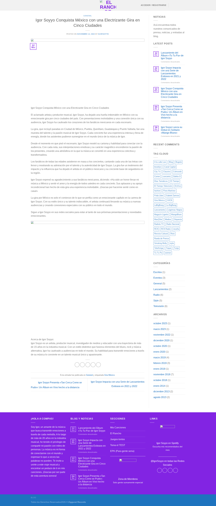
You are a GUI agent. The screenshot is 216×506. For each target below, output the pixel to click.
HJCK (169, 200)
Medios (168, 219)
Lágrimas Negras (175, 210)
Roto (173, 234)
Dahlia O (177, 176)
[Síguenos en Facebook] (172, 5)
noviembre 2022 (161, 334)
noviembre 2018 (161, 374)
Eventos (157, 278)
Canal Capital (170, 167)
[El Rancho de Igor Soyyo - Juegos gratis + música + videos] (108, 5)
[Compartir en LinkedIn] (98, 364)
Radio (156, 295)
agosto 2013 (159, 397)
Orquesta (178, 219)
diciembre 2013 (161, 391)
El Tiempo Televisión (163, 186)
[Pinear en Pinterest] (93, 364)
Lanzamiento (159, 210)
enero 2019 (159, 369)
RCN (156, 229)
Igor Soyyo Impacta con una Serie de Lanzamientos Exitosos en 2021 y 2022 (171, 73)
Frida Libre (158, 195)
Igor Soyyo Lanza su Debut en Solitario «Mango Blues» (171, 130)
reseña (176, 229)
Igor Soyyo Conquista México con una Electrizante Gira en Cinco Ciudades (172, 92)
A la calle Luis (160, 162)
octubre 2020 (160, 346)
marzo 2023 (159, 329)
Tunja (176, 248)
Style (156, 300)
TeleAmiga (158, 248)
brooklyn (157, 167)
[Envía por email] (87, 364)
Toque (168, 248)
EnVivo (178, 186)
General (87, 16)
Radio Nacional (172, 224)
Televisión (158, 306)
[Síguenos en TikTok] (179, 5)
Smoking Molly (160, 243)
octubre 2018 (160, 380)
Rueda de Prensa (161, 238)
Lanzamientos (160, 289)
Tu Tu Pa (158, 253)
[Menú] (32, 5)
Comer (157, 176)
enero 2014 (159, 386)
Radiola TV (159, 224)
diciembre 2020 (161, 340)
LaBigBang (159, 205)
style (172, 243)
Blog (171, 162)
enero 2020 (159, 352)
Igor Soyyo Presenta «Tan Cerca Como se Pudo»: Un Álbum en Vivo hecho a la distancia (172, 112)
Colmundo (177, 171)
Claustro (166, 171)
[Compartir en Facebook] (77, 364)
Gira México (109, 375)
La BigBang (171, 205)
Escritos (157, 272)
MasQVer (158, 219)
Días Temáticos (161, 181)
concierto (166, 176)
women (168, 253)
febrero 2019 (160, 363)
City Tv (157, 171)
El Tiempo (174, 181)
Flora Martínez (169, 191)
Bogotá (179, 162)
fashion (157, 191)
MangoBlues (176, 214)
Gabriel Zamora (172, 195)
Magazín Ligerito (161, 214)
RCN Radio (165, 229)
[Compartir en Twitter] (82, 364)
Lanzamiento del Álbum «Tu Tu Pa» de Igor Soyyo (172, 55)
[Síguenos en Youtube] (183, 5)
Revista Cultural (161, 234)
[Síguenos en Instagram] (175, 5)
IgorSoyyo (103, 34)
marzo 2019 (159, 357)
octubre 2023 (160, 323)
